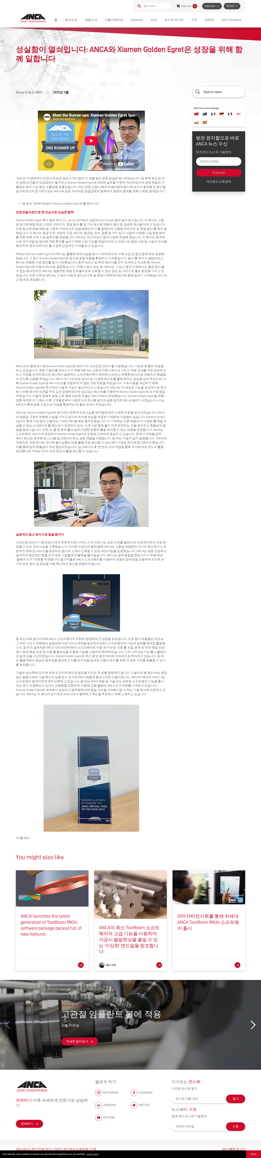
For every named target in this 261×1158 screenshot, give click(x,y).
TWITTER (144, 1105)
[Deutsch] (221, 114)
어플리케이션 (114, 19)
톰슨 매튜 (111, 965)
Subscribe (218, 172)
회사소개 (71, 19)
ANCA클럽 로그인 (233, 1149)
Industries (137, 19)
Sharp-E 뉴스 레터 (29, 92)
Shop (154, 19)
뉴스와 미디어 (174, 19)
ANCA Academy (231, 19)
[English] (205, 114)
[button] (253, 1025)
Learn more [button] (92, 1154)
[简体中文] (196, 114)
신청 (236, 1126)
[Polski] (196, 122)
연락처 (209, 19)
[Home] (33, 18)
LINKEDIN (109, 1105)
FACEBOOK (145, 1092)
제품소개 (91, 19)
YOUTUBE (109, 1117)
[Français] (213, 114)
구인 (194, 19)
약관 (58, 1149)
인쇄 (93, 1149)
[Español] (205, 122)
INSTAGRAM (110, 1092)
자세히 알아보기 (77, 1041)
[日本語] (238, 114)
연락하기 (27, 1123)
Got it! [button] (253, 1154)
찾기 (236, 1098)
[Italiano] (230, 114)
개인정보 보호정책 (218, 181)
